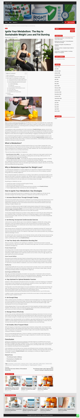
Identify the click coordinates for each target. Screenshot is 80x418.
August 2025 (57, 77)
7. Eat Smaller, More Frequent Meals (14, 91)
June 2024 (57, 104)
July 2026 (56, 68)
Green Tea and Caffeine (14, 84)
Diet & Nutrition (11, 363)
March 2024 (57, 111)
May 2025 (57, 83)
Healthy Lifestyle (42, 363)
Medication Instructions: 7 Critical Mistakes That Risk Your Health (29, 381)
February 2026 (57, 70)
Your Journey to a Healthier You (14, 359)
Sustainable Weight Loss (24, 365)
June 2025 (57, 81)
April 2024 (57, 108)
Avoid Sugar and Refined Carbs (15, 86)
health (31, 363)
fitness (27, 363)
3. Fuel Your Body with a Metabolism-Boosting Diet (17, 82)
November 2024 (58, 94)
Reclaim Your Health (11, 361)
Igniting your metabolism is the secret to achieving (16, 341)
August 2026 (57, 66)
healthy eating (35, 363)
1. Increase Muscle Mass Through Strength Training (17, 79)
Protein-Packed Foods (13, 83)
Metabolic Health (49, 363)
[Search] (62, 22)
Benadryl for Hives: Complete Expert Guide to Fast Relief (66, 402)
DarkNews (44, 415)
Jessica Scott (8, 37)
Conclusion (9, 93)
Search (57, 28)
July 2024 (56, 102)
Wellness (40, 365)
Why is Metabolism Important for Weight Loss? (16, 76)
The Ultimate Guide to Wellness (14, 357)
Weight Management (33, 365)
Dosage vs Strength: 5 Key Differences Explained (45, 381)
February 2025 (57, 87)
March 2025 (57, 85)
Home (6, 22)
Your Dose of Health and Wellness (14, 12)
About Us (15, 22)
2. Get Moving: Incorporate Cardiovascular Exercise (17, 80)
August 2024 (57, 100)
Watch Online (71, 22)
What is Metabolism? (11, 75)
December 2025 (58, 75)
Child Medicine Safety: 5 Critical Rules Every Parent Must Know (12, 381)
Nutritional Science (16, 365)
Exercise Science (17, 363)
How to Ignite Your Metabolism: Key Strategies (16, 78)
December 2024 (58, 92)
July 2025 (56, 79)
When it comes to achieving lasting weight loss (15, 122)
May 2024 (57, 106)
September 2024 (58, 98)
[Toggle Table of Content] (25, 74)
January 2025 (57, 89)
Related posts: (10, 94)
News (10, 22)
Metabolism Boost (8, 365)
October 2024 (57, 96)
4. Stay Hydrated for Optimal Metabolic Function (16, 88)
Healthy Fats (12, 85)
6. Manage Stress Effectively (13, 90)
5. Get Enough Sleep (11, 89)
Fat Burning (23, 363)
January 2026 (57, 73)
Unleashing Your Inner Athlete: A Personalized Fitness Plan (16, 369)
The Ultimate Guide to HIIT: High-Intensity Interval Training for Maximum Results (43, 369)
